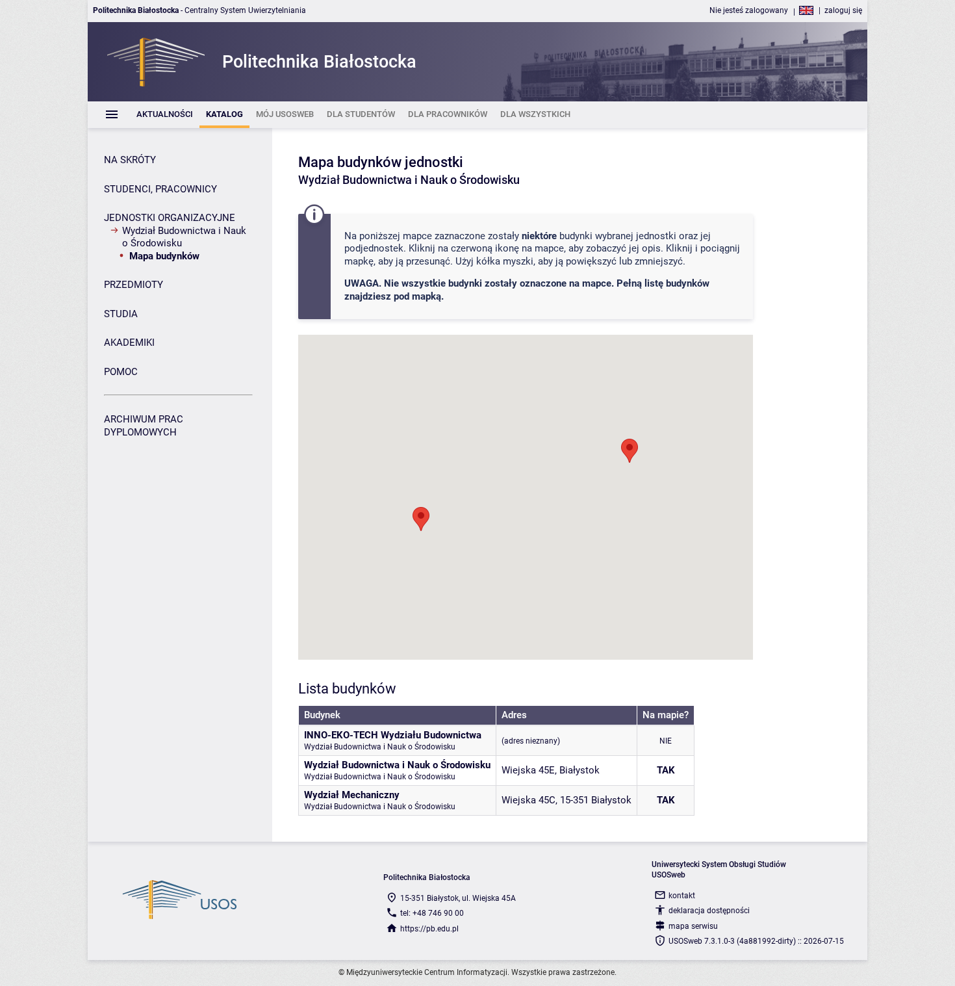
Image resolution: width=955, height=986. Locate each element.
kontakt (681, 895)
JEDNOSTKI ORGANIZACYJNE (169, 218)
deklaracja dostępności (709, 910)
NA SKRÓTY (130, 160)
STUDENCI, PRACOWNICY (160, 189)
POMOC (121, 372)
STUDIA (121, 314)
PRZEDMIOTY (133, 285)
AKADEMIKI (129, 342)
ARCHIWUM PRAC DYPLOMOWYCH (143, 425)
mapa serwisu (693, 926)
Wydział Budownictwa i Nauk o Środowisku (184, 237)
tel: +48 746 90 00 (432, 913)
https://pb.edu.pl (429, 928)
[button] (629, 451)
